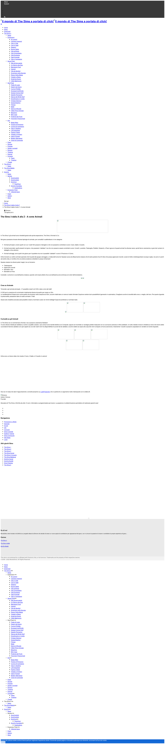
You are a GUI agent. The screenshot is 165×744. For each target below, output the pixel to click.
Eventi (6, 426)
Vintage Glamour (16, 101)
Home (6, 27)
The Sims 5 (7, 164)
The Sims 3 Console (10, 455)
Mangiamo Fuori (16, 67)
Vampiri (13, 69)
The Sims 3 (7, 451)
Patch (9, 142)
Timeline (10, 152)
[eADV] (88, 518)
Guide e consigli (12, 148)
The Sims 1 (7, 447)
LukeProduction (45, 392)
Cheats (10, 162)
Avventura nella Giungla (18, 73)
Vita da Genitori (15, 71)
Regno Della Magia (17, 75)
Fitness (13, 105)
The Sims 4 (7, 33)
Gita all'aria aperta (16, 63)
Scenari (10, 154)
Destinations (18, 188)
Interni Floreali (15, 136)
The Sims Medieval (10, 457)
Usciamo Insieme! (16, 41)
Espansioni (11, 37)
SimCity (6, 172)
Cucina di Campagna (17, 126)
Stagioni (13, 47)
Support (6, 4)
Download (7, 31)
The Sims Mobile (9, 168)
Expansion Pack (13, 190)
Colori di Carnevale (17, 140)
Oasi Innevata (15, 57)
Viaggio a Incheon (16, 134)
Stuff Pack (11, 83)
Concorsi (7, 430)
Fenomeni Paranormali (18, 119)
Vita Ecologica (15, 55)
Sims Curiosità (8, 432)
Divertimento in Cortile (18, 99)
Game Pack (11, 61)
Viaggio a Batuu (16, 77)
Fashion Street (15, 132)
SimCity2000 (15, 178)
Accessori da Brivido (17, 91)
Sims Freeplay (8, 463)
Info (5, 428)
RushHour (17, 184)
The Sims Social (9, 453)
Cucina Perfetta (15, 89)
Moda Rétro (14, 123)
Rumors (10, 150)
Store (9, 198)
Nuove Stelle (15, 49)
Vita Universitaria (16, 53)
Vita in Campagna (16, 59)
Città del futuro (15, 192)
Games (10, 176)
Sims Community (9, 436)
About (6, 2)
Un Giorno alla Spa (17, 65)
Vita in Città (14, 43)
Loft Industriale (15, 130)
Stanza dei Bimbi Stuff (18, 97)
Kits (9, 121)
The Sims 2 (7, 449)
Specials (6, 424)
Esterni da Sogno (16, 87)
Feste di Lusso (15, 85)
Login (6, 440)
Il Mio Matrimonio (16, 81)
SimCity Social (8, 459)
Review (10, 144)
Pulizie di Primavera (17, 125)
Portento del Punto (16, 117)
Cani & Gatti (14, 45)
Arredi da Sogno (16, 79)
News (6, 29)
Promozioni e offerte (10, 422)
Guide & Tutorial (9, 434)
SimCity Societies (16, 186)
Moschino (14, 113)
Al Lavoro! (14, 39)
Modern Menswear (16, 138)
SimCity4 (14, 182)
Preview (10, 146)
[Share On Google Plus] (5, 412)
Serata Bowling (15, 103)
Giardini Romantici (16, 95)
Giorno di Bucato (16, 109)
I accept (3, 742)
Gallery (10, 196)
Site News (7, 438)
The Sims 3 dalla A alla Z (12, 205)
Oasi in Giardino (16, 128)
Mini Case (14, 115)
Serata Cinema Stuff (17, 93)
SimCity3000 (15, 180)
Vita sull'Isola (15, 51)
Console (10, 156)
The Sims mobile (5, 543)
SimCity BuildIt (8, 461)
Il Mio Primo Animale (17, 111)
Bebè (12, 107)
